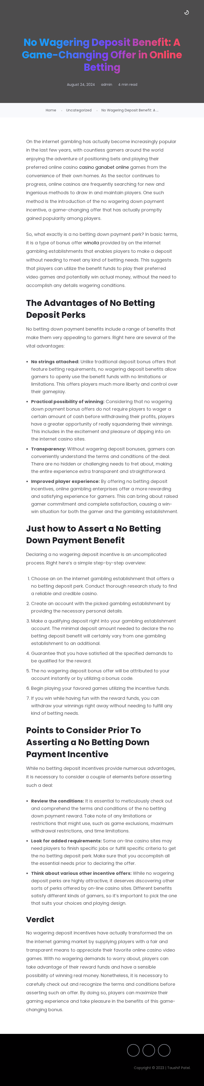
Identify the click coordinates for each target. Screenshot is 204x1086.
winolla (91, 243)
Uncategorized (79, 110)
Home (51, 110)
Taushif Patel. (179, 1067)
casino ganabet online (104, 167)
